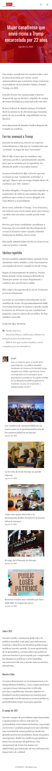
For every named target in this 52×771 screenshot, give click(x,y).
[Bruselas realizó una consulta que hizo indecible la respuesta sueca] (26, 594)
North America (13, 330)
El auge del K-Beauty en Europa (20, 560)
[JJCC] (9, 4)
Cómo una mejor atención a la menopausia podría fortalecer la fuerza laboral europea (25, 518)
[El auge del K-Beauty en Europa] (26, 555)
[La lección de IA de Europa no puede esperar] (26, 466)
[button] (40, 4)
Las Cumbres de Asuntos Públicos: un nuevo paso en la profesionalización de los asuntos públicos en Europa (24, 429)
